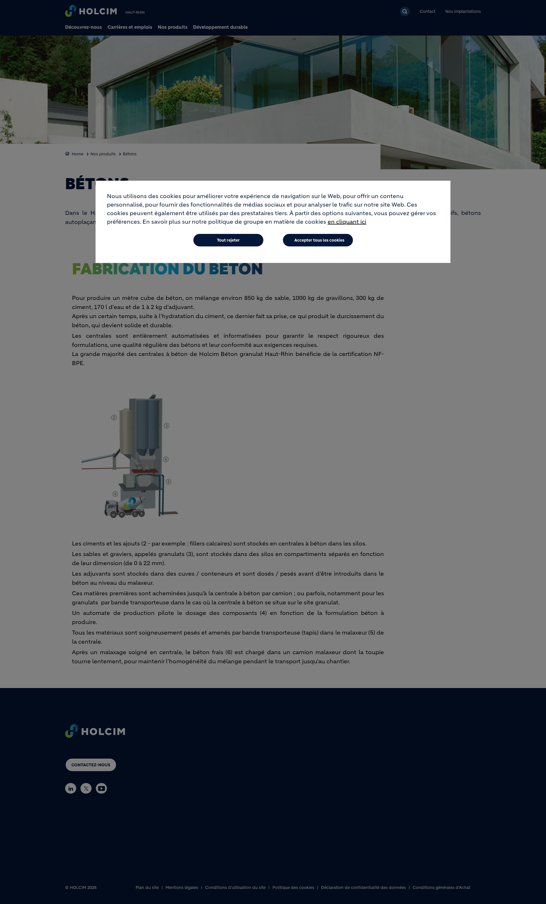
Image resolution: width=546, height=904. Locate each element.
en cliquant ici (347, 221)
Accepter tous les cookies (319, 240)
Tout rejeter (228, 240)
